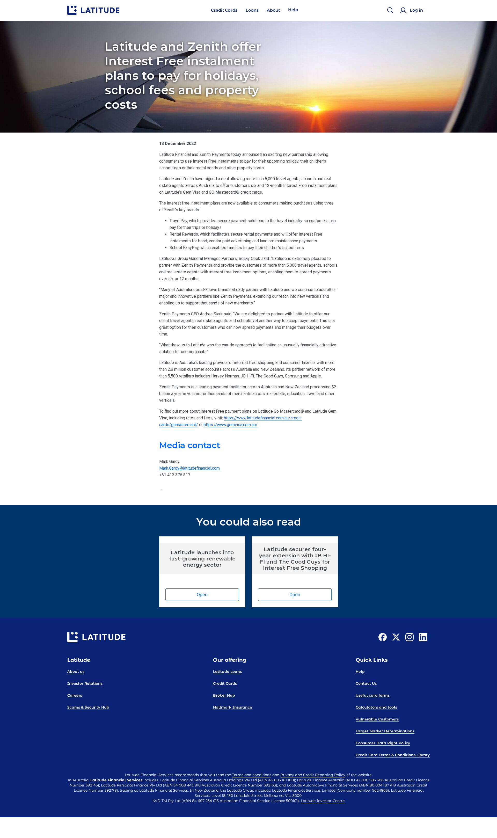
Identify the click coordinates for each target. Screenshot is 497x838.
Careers (74, 695)
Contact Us (366, 683)
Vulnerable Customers (377, 719)
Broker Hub (224, 695)
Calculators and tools (376, 707)
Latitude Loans (227, 671)
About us (75, 671)
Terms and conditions (251, 775)
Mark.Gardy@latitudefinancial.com (189, 468)
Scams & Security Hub (88, 707)
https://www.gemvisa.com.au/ (231, 424)
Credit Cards (225, 683)
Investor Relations (85, 683)
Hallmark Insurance (232, 707)
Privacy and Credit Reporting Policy (312, 775)
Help (360, 671)
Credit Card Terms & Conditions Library (393, 755)
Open (202, 594)
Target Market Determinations (385, 731)
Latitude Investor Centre (323, 800)
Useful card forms (373, 695)
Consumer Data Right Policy (383, 743)
